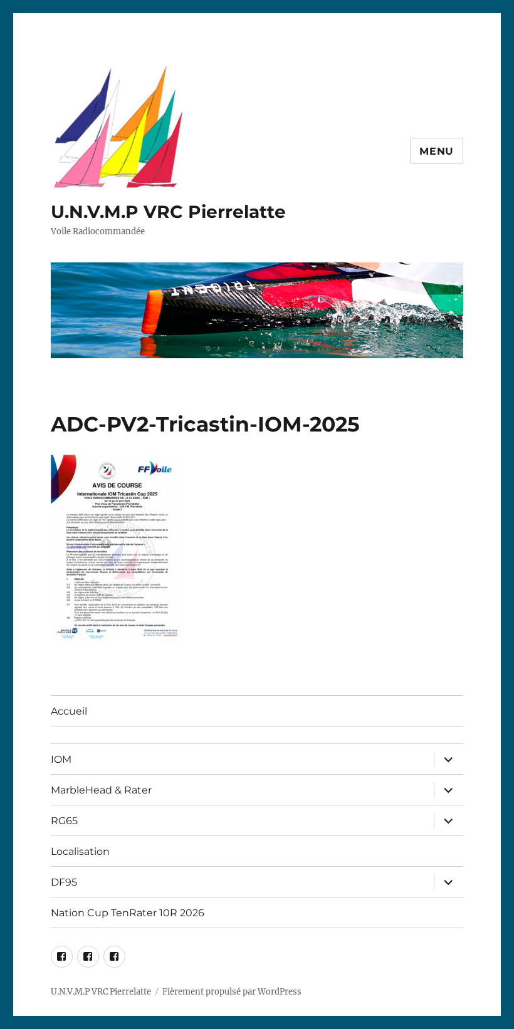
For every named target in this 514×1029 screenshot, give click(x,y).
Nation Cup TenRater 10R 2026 (127, 913)
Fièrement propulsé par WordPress (232, 991)
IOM (61, 759)
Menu (436, 151)
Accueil (69, 711)
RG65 (64, 821)
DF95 (64, 882)
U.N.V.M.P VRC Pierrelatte (168, 211)
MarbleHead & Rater (101, 790)
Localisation (80, 851)
